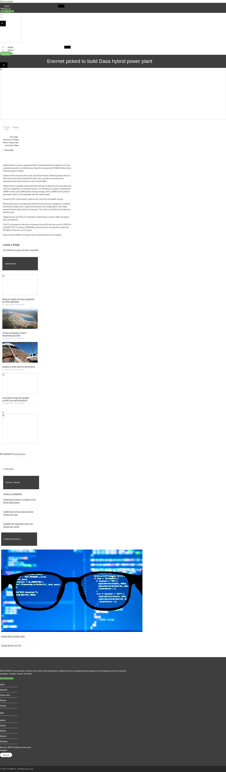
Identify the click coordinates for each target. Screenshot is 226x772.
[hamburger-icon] (61, 6)
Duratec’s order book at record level (18, 367)
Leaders (10, 47)
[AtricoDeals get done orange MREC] (20, 443)
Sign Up (7, 9)
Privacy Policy (5, 695)
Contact (3, 706)
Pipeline (16, 127)
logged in (18, 250)
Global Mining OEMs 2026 (13, 636)
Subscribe (3, 690)
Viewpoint (11, 59)
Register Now (19, 454)
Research (11, 56)
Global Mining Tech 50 (11, 645)
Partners (3, 700)
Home (7, 6)
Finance (10, 50)
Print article (9, 150)
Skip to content (6, 1)
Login (2, 8)
